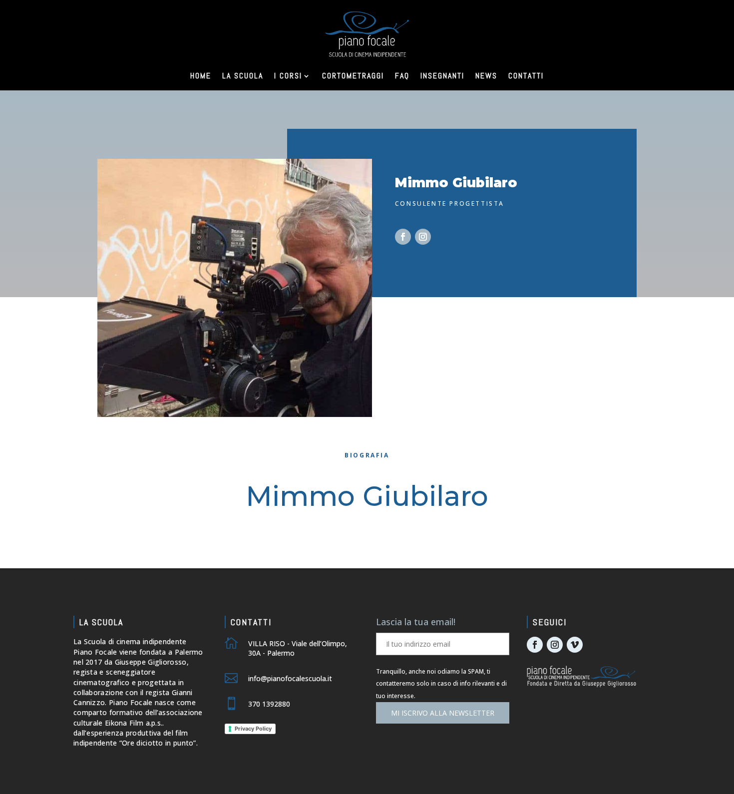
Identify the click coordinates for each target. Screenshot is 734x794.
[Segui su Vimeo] (575, 645)
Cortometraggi (353, 75)
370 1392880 (269, 704)
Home (200, 75)
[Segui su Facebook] (403, 237)
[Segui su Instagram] (423, 237)
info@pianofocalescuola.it (290, 678)
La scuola (242, 75)
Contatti (526, 75)
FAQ (402, 75)
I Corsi (288, 75)
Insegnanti (442, 75)
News (486, 75)
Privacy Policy (253, 728)
